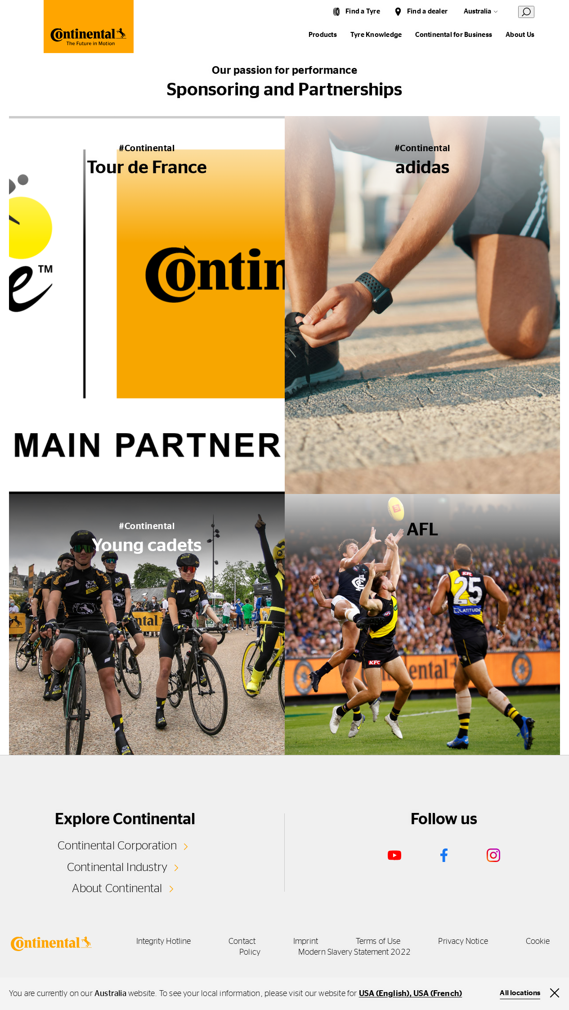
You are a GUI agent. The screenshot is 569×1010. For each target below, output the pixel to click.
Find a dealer (427, 11)
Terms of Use (378, 942)
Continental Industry (117, 867)
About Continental (117, 888)
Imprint (305, 942)
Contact (241, 942)
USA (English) (384, 994)
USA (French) (437, 994)
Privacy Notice (463, 942)
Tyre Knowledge (376, 34)
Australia (477, 11)
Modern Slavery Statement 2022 (354, 952)
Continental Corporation (117, 846)
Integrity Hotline (163, 942)
